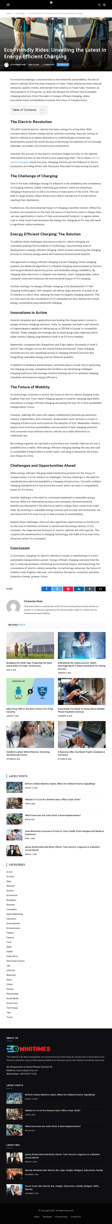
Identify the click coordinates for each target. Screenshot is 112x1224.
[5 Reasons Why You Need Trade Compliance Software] (82, 734)
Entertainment (13, 923)
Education (11, 919)
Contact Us (76, 1217)
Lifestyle (10, 970)
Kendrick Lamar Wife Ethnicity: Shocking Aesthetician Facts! (28, 753)
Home (36, 1217)
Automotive (11, 895)
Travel (9, 1017)
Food (8, 942)
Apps (8, 881)
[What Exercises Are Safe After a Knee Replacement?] (14, 819)
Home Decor (12, 956)
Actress (10, 876)
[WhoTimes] (56, 5)
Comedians (11, 909)
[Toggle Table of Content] (41, 110)
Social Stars (12, 1003)
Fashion (10, 933)
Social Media (12, 998)
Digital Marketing (14, 914)
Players (10, 989)
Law (8, 965)
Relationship (12, 994)
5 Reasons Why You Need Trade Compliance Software (81, 753)
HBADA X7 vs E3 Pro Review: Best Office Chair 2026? (52, 799)
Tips (8, 1012)
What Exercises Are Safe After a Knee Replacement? (53, 815)
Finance (10, 937)
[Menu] (8, 4)
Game (9, 947)
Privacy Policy (61, 1217)
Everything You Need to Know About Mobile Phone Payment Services (81, 710)
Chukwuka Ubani (19, 64)
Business (10, 905)
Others (9, 984)
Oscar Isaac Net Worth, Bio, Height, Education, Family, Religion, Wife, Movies (62, 1187)
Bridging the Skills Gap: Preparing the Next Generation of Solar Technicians (29, 664)
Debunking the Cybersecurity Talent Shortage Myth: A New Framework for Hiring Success (81, 665)
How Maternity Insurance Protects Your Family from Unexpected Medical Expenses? (64, 833)
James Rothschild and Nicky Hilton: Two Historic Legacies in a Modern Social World (62, 848)
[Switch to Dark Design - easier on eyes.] (99, 5)
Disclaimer (47, 1217)
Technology (63, 64)
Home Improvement (15, 961)
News (9, 980)
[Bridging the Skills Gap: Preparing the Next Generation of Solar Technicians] (30, 645)
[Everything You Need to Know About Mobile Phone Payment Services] (82, 691)
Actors (9, 872)
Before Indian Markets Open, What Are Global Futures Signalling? (60, 783)
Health (9, 951)
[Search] (104, 4)
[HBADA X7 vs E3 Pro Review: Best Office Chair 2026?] (14, 803)
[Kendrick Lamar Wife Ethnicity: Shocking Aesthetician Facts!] (30, 734)
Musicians (11, 975)
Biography (11, 900)
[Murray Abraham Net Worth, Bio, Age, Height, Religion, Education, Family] (14, 1173)
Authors (10, 890)
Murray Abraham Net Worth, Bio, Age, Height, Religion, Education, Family (64, 1170)
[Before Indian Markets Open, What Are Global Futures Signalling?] (14, 787)
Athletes (10, 886)
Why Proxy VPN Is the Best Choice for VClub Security (29, 710)
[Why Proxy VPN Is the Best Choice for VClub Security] (30, 691)
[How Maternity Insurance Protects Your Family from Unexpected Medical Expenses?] (14, 834)
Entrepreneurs (13, 928)
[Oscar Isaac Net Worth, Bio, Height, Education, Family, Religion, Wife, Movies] (14, 1189)
